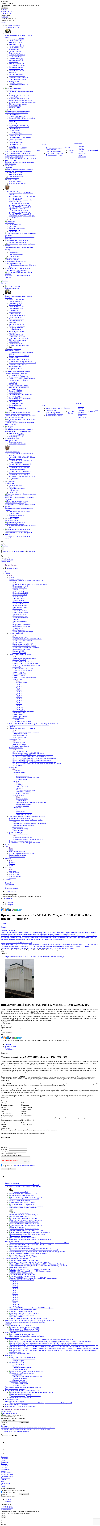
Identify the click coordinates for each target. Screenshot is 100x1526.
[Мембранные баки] (20, 178)
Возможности (5, 1478)
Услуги (11, 850)
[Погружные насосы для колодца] (20, 240)
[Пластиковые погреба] (20, 187)
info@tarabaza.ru (8, 898)
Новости (4, 1460)
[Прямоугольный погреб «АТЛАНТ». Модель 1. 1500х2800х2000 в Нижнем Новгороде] (34, 957)
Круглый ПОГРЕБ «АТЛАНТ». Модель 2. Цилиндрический (21, 944)
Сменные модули (22, 799)
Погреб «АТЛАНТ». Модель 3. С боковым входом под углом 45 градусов (40, 948)
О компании (5, 1458)
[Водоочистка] (20, 221)
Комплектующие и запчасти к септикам (25, 732)
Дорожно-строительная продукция (21, 939)
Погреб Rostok (69, 948)
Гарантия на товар (7, 1476)
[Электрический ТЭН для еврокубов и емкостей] (20, 273)
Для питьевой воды (22, 776)
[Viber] (13, 910)
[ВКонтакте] (2, 910)
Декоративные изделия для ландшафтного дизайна (29, 823)
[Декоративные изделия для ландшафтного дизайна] (20, 245)
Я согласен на (19, 1165)
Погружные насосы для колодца (27, 937)
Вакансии (4, 1464)
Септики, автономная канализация (24, 658)
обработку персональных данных (24, 1165)
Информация (5, 1469)
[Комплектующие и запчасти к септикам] (20, 169)
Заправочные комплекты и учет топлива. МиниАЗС (29, 584)
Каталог (11, 577)
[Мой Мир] (7, 910)
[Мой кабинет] (2, 542)
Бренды (3, 1485)
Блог (2, 1481)
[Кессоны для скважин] (20, 88)
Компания (4, 1457)
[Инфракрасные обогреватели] (20, 261)
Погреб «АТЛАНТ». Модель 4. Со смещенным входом (59, 944)
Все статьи (4, 1426)
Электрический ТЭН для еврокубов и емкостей (49, 939)
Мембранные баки (18, 742)
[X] (10, 910)
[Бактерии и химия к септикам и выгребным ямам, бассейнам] (20, 159)
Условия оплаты (6, 1472)
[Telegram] (21, 910)
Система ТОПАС (22, 683)
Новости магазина (9, 1420)
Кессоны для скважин (19, 637)
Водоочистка (16, 770)
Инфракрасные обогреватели (22, 837)
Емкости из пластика (8, 932)
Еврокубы (11, 936)
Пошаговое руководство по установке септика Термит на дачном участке (25, 1429)
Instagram (10, 904)
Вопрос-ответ (5, 1483)
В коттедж (19, 785)
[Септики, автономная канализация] (20, 111)
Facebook (10, 902)
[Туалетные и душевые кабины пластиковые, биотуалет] (20, 234)
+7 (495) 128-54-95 (7, 11)
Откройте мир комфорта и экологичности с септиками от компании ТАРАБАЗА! (28, 1428)
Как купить (12, 871)
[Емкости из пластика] (20, 26)
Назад (10, 575)
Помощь (3, 1471)
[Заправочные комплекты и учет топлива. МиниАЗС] (20, 31)
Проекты (12, 862)
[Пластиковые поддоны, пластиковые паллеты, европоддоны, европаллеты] (20, 152)
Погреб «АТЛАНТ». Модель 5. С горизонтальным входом (42, 946)
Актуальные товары (79, 937)
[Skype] (18, 910)
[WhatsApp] (15, 910)
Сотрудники (5, 1462)
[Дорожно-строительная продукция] (20, 268)
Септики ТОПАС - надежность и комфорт (15, 1431)
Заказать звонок (6, 561)
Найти (3, 1517)
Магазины (4, 1465)
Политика (4, 1467)
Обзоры (3, 1487)
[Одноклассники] (5, 910)
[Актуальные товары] (20, 258)
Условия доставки (7, 1474)
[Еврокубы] (20, 165)
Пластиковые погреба (19, 751)
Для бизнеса (20, 811)
